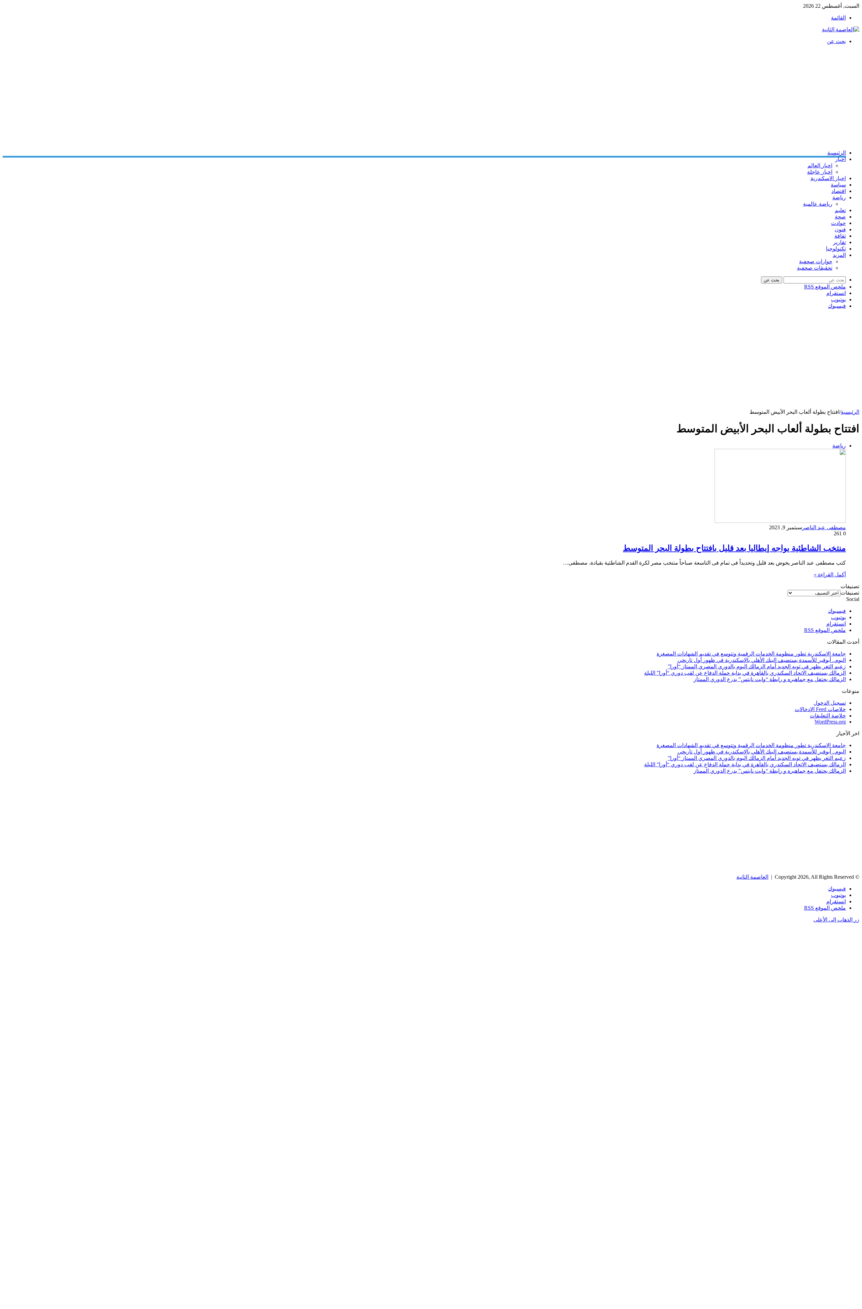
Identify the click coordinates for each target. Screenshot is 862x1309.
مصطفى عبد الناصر (824, 527)
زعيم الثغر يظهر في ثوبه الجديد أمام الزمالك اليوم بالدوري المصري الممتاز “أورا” (757, 666)
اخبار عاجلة (819, 172)
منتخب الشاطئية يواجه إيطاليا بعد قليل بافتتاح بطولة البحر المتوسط (734, 548)
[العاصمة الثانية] (840, 29)
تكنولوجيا (836, 248)
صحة (840, 217)
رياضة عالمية (817, 204)
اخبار (840, 159)
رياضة (839, 197)
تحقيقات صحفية (814, 268)
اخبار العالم (819, 165)
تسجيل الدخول (830, 703)
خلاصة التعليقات (828, 715)
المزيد (839, 255)
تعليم (840, 210)
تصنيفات (849, 593)
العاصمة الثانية (752, 877)
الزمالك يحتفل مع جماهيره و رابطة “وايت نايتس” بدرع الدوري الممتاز (770, 679)
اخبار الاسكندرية (828, 178)
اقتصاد (838, 191)
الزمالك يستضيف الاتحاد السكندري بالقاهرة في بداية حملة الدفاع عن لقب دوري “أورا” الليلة (745, 673)
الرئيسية (836, 153)
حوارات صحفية (815, 261)
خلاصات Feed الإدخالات (820, 709)
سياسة (838, 185)
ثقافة (840, 236)
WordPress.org (830, 722)
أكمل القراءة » (830, 574)
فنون (840, 229)
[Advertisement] (657, 97)
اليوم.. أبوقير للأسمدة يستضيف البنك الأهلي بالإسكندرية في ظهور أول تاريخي (761, 660)
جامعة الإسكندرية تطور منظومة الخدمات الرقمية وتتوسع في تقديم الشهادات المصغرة (751, 654)
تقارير (839, 242)
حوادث (838, 223)
